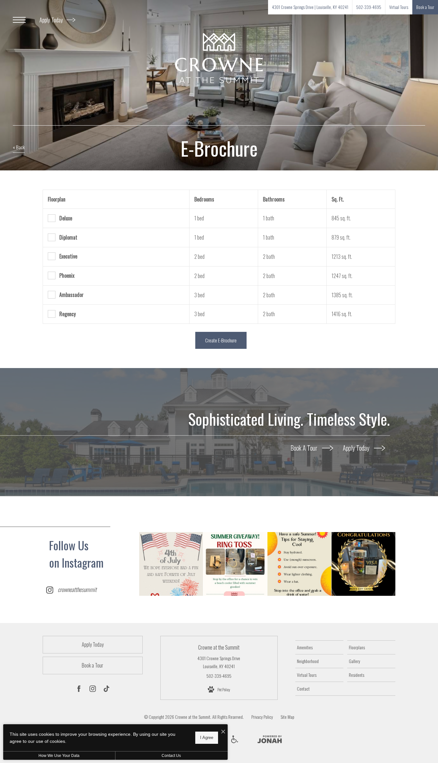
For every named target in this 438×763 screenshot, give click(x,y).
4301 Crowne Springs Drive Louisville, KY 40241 (219, 662)
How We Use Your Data (59, 755)
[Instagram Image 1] (171, 564)
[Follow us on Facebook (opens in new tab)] (79, 689)
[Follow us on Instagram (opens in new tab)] (92, 689)
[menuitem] (319, 647)
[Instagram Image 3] (299, 564)
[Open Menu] (19, 20)
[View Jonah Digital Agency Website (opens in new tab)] (269, 740)
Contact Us (171, 755)
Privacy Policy (262, 716)
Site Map (287, 716)
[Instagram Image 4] (363, 564)
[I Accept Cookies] (223, 731)
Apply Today (51, 20)
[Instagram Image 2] (235, 564)
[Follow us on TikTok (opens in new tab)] (106, 689)
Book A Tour (305, 448)
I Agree (206, 737)
